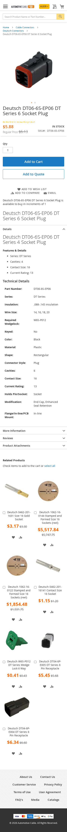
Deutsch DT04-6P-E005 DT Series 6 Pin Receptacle (50, 665)
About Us (26, 777)
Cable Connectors (25, 27)
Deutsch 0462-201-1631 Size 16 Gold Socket (19, 515)
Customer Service (24, 784)
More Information (14, 430)
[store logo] (22, 6)
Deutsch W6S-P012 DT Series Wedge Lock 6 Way (19, 665)
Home (6, 27)
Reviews (8, 438)
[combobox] (33, 17)
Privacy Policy (53, 784)
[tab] (33, 229)
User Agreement (50, 792)
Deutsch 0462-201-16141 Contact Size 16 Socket (50, 590)
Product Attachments (16, 445)
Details (7, 229)
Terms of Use (22, 792)
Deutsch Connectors (13, 30)
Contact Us (47, 777)
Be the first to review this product (19, 122)
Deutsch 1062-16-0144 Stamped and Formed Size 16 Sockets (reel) (50, 517)
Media (35, 800)
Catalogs (53, 800)
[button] (44, 6)
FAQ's (19, 800)
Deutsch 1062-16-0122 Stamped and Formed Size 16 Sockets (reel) (19, 592)
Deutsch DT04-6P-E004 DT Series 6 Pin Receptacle (19, 732)
